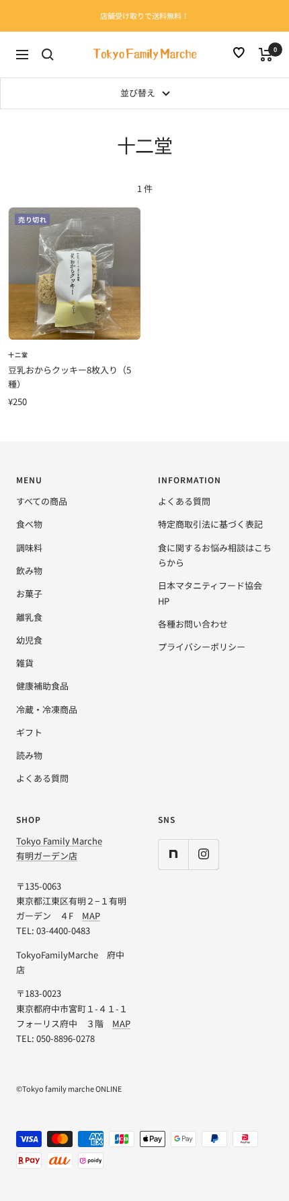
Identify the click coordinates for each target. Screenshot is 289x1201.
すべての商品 (41, 501)
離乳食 (29, 617)
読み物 (29, 755)
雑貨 (25, 662)
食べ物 (29, 524)
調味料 (29, 547)
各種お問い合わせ (193, 623)
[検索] (48, 55)
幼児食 (29, 640)
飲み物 (29, 570)
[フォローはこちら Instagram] (203, 854)
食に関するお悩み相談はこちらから (215, 555)
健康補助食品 (42, 685)
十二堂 (18, 354)
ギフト (29, 732)
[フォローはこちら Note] (173, 854)
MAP (91, 915)
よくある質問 (42, 778)
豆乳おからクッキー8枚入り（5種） (69, 376)
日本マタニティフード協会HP (210, 593)
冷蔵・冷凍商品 (46, 709)
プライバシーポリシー (201, 646)
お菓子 (29, 593)
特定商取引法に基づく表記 (210, 524)
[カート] (266, 54)
